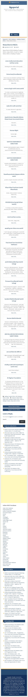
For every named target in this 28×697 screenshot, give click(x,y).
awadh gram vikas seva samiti (14, 228)
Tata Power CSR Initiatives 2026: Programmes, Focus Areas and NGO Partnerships (13, 470)
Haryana (5, 527)
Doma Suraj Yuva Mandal (14, 74)
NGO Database (12, 39)
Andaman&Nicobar (7, 509)
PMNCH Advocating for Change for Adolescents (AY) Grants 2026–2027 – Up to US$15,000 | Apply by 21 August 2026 (15, 610)
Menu (16, 34)
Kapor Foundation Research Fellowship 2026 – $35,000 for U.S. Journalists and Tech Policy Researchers (15, 600)
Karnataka (5, 533)
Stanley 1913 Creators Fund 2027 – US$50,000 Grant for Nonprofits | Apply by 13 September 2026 (14, 615)
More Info (14, 393)
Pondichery (5, 549)
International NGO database (9, 562)
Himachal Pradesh (7, 529)
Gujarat (4, 526)
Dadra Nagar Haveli (7, 520)
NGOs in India (6, 398)
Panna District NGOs (14, 406)
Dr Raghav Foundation (14, 378)
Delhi (4, 523)
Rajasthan (5, 552)
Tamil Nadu (5, 555)
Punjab (4, 550)
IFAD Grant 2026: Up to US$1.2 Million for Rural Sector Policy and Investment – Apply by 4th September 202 (14, 434)
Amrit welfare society (14, 217)
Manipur (5, 541)
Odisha (4, 547)
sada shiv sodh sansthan (14, 106)
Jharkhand (5, 532)
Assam (4, 514)
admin (17, 47)
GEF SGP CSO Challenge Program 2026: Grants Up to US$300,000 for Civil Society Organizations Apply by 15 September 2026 (15, 589)
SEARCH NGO (6, 565)
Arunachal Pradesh (7, 512)
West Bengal (6, 561)
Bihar (4, 515)
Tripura (4, 556)
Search (4, 419)
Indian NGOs (6, 399)
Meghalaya (5, 543)
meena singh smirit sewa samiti (14, 88)
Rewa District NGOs (15, 401)
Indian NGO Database (8, 508)
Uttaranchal (5, 559)
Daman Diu (5, 521)
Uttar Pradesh (6, 558)
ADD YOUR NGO (7, 564)
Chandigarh (5, 517)
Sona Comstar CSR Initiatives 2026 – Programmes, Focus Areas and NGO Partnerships (13, 449)
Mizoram (5, 544)
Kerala (4, 535)
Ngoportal (14, 7)
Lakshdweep (6, 537)
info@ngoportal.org (15, 2)
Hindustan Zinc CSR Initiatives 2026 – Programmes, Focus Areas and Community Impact (15, 460)
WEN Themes (16, 694)
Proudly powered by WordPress (11, 692)
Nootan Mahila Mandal (14, 318)
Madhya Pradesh (7, 538)
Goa (4, 524)
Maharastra (5, 540)
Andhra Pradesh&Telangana (9, 511)
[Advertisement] (14, 22)
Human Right (14, 130)
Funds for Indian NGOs (17, 398)
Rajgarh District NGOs (14, 409)
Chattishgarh (6, 518)
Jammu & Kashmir (7, 530)
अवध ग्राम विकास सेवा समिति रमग (14, 352)
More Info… (14, 69)
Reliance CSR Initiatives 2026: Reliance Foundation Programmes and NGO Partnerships (13, 465)
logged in (11, 416)
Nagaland (5, 546)
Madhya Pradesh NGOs (10, 396)
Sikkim (4, 553)
